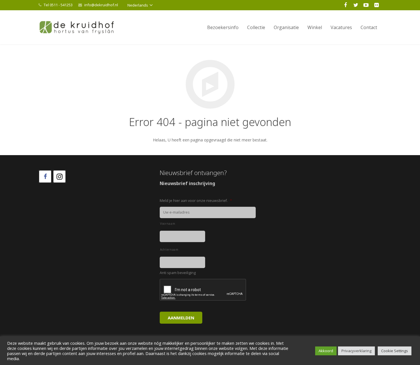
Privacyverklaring (356, 350)
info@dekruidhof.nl (101, 4)
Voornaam (167, 224)
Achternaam (169, 250)
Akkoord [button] (326, 350)
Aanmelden (181, 318)
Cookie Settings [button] (394, 350)
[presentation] (203, 290)
